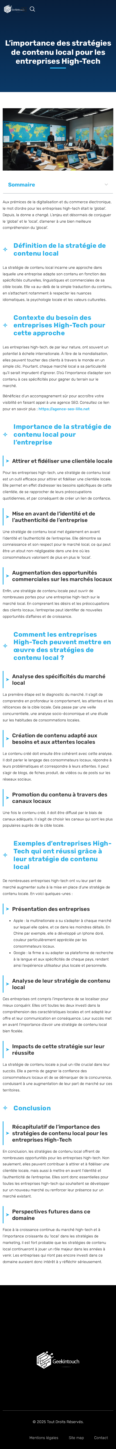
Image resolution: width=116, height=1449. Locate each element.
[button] (35, 9)
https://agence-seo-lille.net (64, 409)
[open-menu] (23, 10)
